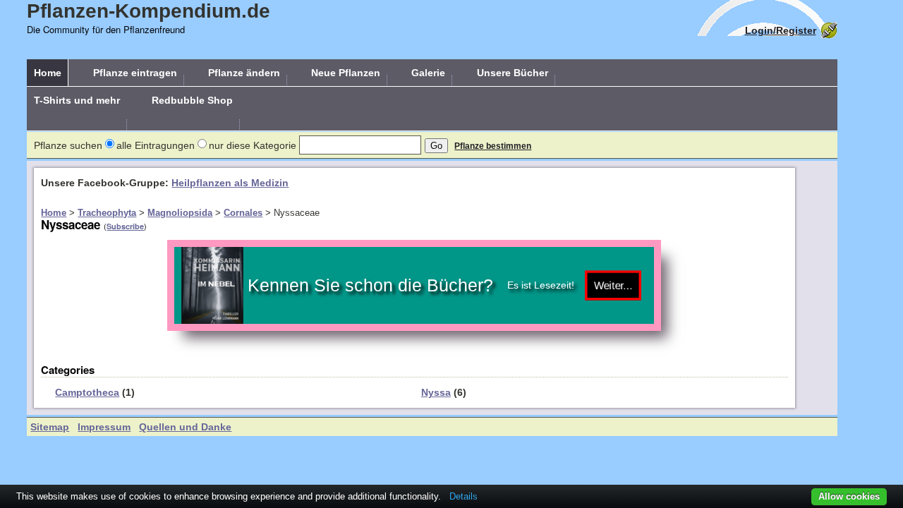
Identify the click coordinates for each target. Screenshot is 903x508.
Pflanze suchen (68, 145)
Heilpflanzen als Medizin (230, 182)
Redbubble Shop (192, 100)
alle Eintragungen (155, 145)
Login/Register (780, 30)
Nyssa (436, 392)
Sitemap (49, 427)
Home (47, 72)
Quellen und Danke (185, 427)
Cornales (243, 212)
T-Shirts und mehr (77, 100)
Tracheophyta (107, 212)
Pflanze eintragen (135, 72)
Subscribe (125, 226)
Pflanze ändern (244, 72)
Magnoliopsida (179, 212)
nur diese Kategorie (252, 145)
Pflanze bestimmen (492, 146)
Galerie (428, 72)
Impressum (104, 427)
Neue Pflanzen (345, 72)
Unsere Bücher (512, 72)
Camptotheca (87, 392)
